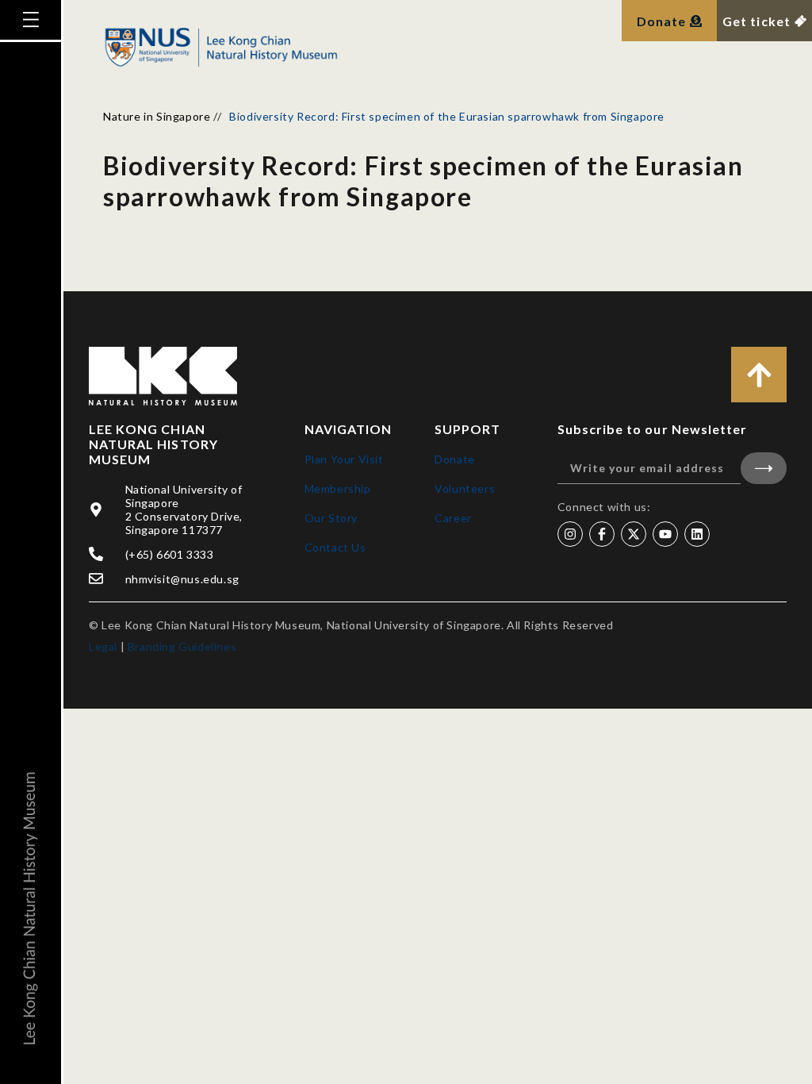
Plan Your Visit (344, 459)
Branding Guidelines (182, 646)
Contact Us (335, 547)
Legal (103, 646)
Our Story (331, 518)
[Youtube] (665, 534)
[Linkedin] (697, 534)
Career (453, 518)
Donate (455, 459)
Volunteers (465, 488)
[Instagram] (570, 534)
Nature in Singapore (156, 116)
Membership (337, 488)
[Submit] (764, 468)
